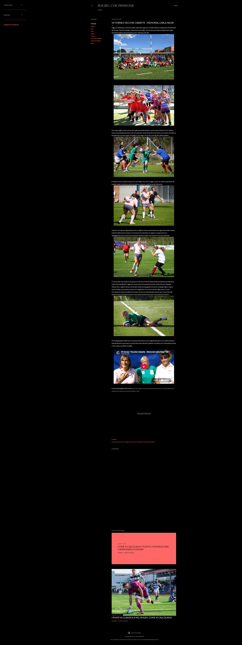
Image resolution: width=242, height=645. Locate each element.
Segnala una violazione (11, 24)
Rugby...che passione (116, 5)
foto (92, 29)
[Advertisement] (144, 512)
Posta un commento (129, 552)
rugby (92, 33)
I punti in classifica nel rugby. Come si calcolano (142, 617)
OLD (92, 31)
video (92, 43)
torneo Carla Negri (96, 38)
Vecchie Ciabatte (96, 41)
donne (93, 26)
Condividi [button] (94, 19)
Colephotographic (139, 636)
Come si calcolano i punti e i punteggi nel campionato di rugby (143, 548)
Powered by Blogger (136, 633)
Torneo (93, 36)
